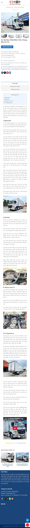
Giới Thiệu (15, 83)
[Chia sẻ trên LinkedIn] (10, 72)
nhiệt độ (5, 117)
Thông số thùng (15, 89)
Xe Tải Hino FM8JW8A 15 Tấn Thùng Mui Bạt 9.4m (22, 464)
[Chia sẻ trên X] (5, 72)
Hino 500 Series (19, 7)
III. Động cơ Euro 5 (8, 101)
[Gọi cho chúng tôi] (10, 499)
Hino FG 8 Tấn (16, 62)
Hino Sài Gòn (23, 68)
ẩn (18, 94)
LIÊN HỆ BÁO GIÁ (7, 47)
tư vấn (22, 409)
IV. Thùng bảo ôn (8, 102)
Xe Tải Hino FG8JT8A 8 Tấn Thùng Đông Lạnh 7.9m (7, 465)
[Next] (26, 23)
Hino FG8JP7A (8, 68)
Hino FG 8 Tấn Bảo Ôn (19, 66)
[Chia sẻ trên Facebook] (2, 72)
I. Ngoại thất (7, 97)
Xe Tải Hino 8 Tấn (23, 69)
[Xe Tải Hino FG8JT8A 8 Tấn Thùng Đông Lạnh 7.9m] (7, 457)
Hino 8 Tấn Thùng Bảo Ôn (8, 66)
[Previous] (3, 23)
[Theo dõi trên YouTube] (12, 499)
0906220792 (23, 407)
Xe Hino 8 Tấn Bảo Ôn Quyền (14, 69)
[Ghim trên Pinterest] (7, 72)
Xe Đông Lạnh (7, 64)
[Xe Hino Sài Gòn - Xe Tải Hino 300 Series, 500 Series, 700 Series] (15, 2)
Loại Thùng (22, 62)
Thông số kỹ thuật (15, 86)
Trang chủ (9, 7)
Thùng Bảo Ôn (4, 69)
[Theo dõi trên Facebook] (2, 499)
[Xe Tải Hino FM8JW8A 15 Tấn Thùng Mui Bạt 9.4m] (22, 457)
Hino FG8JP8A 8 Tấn (15, 68)
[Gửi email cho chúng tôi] (7, 499)
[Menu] (2, 2)
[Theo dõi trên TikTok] (5, 499)
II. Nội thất (6, 99)
